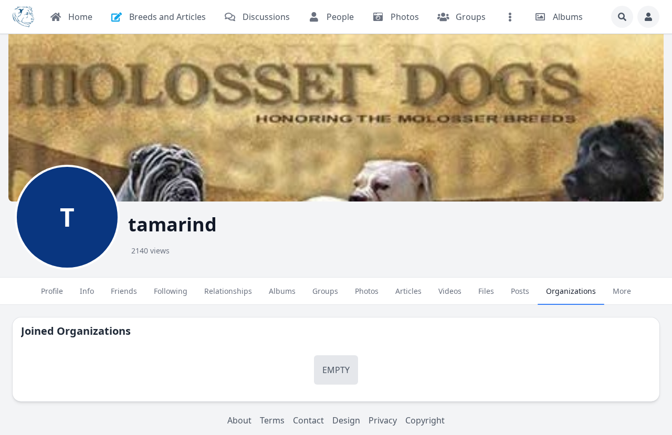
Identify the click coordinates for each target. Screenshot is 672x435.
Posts (520, 291)
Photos (367, 291)
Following (170, 291)
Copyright (425, 420)
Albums (282, 291)
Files (486, 291)
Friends (124, 291)
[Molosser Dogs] (23, 16)
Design (346, 420)
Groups (325, 291)
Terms (272, 420)
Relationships (228, 291)
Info (87, 291)
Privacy (383, 420)
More (622, 291)
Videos (449, 291)
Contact (308, 420)
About (239, 420)
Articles (408, 291)
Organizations (571, 291)
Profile (52, 291)
